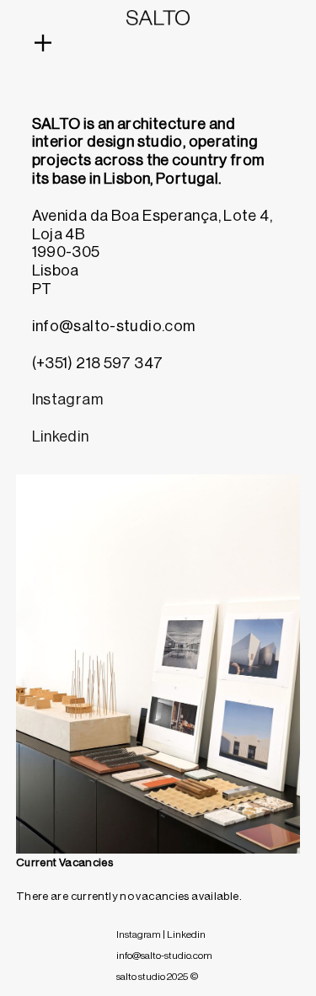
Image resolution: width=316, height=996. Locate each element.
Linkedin (60, 436)
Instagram (67, 399)
